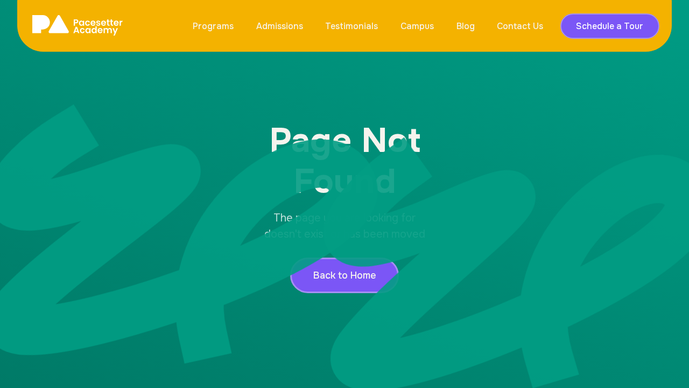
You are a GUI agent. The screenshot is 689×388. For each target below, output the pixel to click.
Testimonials (351, 26)
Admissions (279, 26)
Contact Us (520, 26)
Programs (213, 26)
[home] (77, 25)
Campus (417, 26)
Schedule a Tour (609, 26)
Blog (465, 26)
